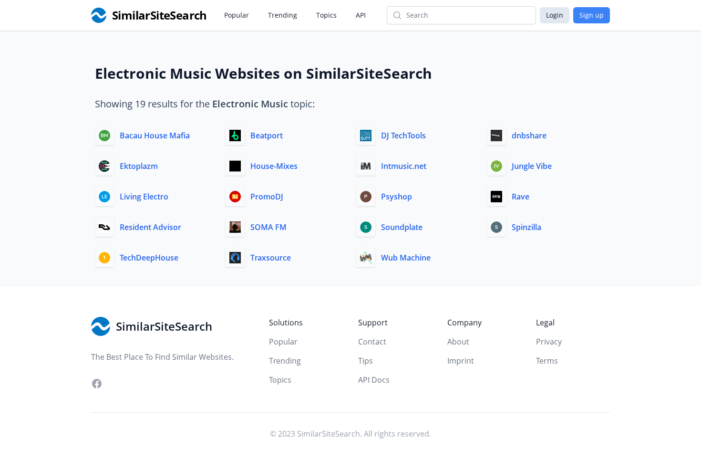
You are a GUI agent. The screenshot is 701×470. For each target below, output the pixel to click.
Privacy (549, 341)
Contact (372, 341)
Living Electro (144, 196)
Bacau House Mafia (155, 135)
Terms (547, 360)
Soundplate (402, 227)
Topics (326, 15)
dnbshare (529, 135)
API (361, 15)
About (458, 341)
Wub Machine (406, 257)
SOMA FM (268, 227)
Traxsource (270, 257)
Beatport (266, 135)
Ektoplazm (139, 166)
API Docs (374, 380)
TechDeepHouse (149, 257)
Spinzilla (526, 227)
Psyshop (396, 196)
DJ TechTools (403, 135)
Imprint (460, 360)
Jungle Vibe (532, 166)
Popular (236, 15)
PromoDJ (266, 196)
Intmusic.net (403, 166)
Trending (282, 15)
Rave (520, 196)
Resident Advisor (150, 227)
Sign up (591, 15)
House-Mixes (274, 166)
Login (554, 15)
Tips (365, 360)
